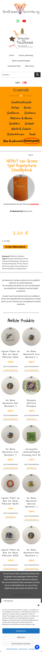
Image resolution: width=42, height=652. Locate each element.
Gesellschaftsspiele (21, 102)
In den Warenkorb (15, 246)
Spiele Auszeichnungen (21, 61)
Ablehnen (21, 637)
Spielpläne (14, 123)
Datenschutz (23, 649)
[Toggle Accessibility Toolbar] (37, 647)
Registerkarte (22, 268)
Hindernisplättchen (9, 268)
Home (11, 55)
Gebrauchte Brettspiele (10, 261)
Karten (27, 107)
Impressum (32, 649)
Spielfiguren (13, 113)
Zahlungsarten (8, 601)
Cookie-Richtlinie (12, 649)
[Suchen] (37, 74)
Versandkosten (34, 204)
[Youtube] (24, 21)
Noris (31, 155)
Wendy (17, 266)
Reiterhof (24, 266)
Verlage (15, 107)
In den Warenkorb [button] (10, 370)
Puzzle (32, 134)
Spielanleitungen (15, 134)
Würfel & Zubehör (21, 129)
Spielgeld (28, 123)
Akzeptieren (21, 631)
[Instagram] (18, 21)
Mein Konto (29, 66)
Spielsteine (29, 113)
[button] (38, 605)
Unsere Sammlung (26, 55)
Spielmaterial (18, 259)
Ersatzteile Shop (14, 66)
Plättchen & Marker (21, 118)
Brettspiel (9, 259)
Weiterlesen (31, 419)
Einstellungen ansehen (21, 644)
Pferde (19, 264)
